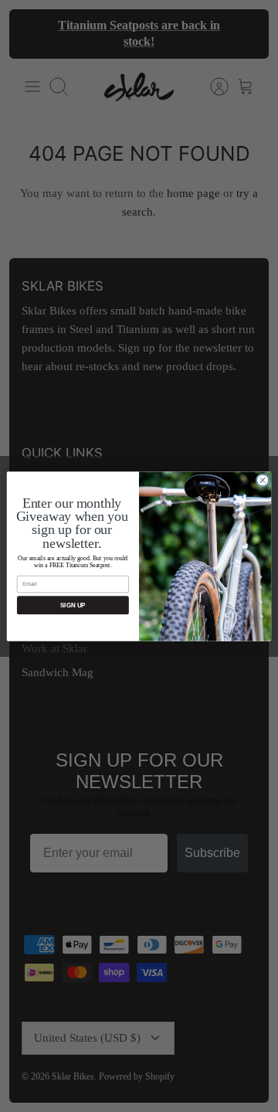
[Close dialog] (262, 479)
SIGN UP (72, 604)
